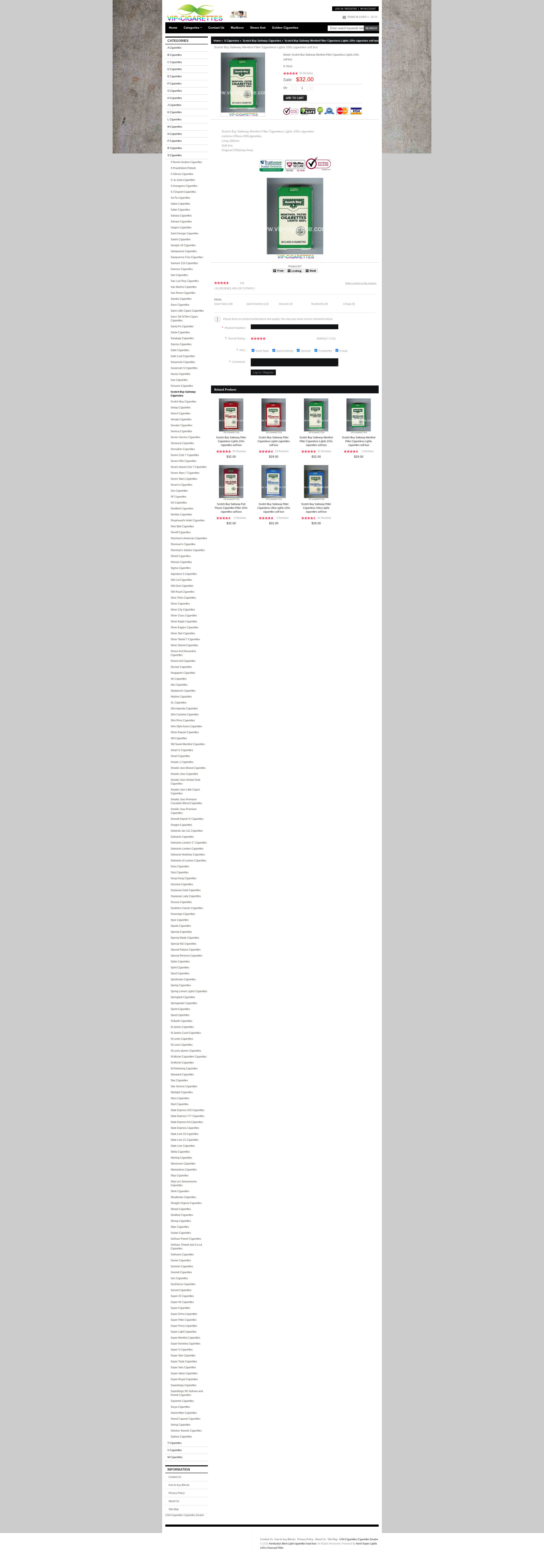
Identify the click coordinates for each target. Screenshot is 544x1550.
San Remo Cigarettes (183, 292)
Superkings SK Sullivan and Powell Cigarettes (187, 1393)
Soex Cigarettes (180, 866)
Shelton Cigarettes (181, 514)
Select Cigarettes (180, 413)
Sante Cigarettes (180, 332)
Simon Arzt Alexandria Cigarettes (183, 653)
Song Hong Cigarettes (183, 878)
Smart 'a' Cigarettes (182, 750)
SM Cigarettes (179, 738)
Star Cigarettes (179, 1080)
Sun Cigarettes (179, 1278)
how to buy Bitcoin (179, 1485)
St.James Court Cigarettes (186, 1032)
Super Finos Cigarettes (184, 1325)
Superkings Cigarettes (183, 1385)
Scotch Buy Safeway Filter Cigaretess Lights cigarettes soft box (274, 441)
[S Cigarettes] (295, 272)
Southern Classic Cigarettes (187, 908)
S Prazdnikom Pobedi (183, 168)
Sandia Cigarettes (181, 298)
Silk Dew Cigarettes (182, 585)
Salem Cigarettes (181, 239)
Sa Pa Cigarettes (180, 197)
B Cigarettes (174, 54)
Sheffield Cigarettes (182, 508)
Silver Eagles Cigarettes (184, 627)
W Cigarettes (174, 1457)
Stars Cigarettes (180, 1098)
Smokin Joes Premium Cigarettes (184, 811)
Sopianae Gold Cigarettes (186, 890)
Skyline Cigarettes (181, 696)
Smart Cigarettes (180, 756)
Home (173, 27)
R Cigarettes (174, 148)
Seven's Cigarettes (181, 484)
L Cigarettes (174, 119)
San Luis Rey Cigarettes (185, 281)
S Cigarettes (233, 40)
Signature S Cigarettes (184, 573)
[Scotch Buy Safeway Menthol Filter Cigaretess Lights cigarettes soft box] (311, 272)
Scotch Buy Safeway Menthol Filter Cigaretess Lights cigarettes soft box (358, 441)
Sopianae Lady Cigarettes (186, 896)
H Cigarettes (174, 98)
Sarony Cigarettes (181, 344)
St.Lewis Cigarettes (182, 1038)
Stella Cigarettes (180, 1151)
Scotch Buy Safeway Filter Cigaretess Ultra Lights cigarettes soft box (316, 508)
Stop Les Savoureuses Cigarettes (184, 1183)
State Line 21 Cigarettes (184, 1139)
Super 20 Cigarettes (182, 1296)
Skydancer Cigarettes (183, 690)
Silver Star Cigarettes (183, 633)
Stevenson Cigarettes (183, 1163)
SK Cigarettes (179, 678)
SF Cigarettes (178, 496)
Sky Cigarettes (179, 684)
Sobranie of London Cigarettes (188, 860)
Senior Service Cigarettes (185, 437)
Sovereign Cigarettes (183, 914)
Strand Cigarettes (181, 1209)
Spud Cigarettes (180, 1015)
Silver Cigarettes (180, 603)
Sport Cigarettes (180, 973)
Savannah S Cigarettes (184, 368)
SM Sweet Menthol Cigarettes (188, 744)
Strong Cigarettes (181, 1220)
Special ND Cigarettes (183, 943)
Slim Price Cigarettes (183, 720)
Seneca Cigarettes (181, 431)
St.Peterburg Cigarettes (184, 1068)
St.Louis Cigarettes (182, 1044)
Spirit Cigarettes (180, 967)
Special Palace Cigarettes (186, 949)
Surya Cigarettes (180, 1406)
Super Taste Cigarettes (184, 1361)
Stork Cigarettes (180, 1191)
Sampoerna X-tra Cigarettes (187, 257)
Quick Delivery (285, 350)
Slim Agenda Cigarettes (184, 708)
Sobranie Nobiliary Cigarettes (188, 854)
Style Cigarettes (180, 1226)
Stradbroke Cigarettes (183, 1197)
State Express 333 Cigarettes (187, 1110)
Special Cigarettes (181, 931)
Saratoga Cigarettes (182, 338)
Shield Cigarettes (181, 556)
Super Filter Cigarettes (184, 1319)
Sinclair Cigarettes (181, 666)
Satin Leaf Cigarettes (183, 356)
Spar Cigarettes (180, 919)
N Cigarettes (174, 133)
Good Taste (262, 350)
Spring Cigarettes (181, 985)
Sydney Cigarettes (181, 1436)
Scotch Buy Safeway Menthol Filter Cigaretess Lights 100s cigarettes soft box (316, 441)
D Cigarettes (174, 69)
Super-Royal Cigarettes (184, 1379)
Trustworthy (326, 350)
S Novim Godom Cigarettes (186, 162)
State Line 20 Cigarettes (184, 1133)
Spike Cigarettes (180, 961)
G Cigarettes (174, 90)
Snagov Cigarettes (181, 824)
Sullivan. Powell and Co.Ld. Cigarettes (187, 1246)
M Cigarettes (174, 126)
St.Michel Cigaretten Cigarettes (189, 1056)
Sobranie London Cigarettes (187, 848)
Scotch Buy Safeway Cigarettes (263, 40)
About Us (174, 1501)
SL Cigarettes (178, 702)
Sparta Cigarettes (181, 925)
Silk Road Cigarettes (182, 591)
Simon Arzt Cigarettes (183, 661)
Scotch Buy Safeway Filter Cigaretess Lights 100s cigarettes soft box (231, 441)
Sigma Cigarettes (181, 568)
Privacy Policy (177, 1493)
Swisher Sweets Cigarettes (186, 1430)
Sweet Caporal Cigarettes (185, 1418)
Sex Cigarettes (179, 490)
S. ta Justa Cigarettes (183, 180)
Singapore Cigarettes (183, 672)
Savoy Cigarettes (180, 374)
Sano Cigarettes (180, 304)
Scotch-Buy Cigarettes (183, 401)
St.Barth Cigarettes (181, 1021)
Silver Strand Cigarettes (184, 645)
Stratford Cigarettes (182, 1215)
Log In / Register (346, 8)
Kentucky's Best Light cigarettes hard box (292, 1543)
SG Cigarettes (179, 502)
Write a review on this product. (361, 283)
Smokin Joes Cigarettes (184, 773)
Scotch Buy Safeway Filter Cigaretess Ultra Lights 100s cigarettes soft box (273, 508)
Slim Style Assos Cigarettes (186, 726)
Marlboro (237, 27)
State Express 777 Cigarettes (187, 1116)
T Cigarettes (174, 1443)
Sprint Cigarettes (180, 1009)
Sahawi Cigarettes (181, 221)
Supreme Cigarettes (182, 1401)
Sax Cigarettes (179, 379)
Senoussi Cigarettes (182, 443)
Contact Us (216, 27)
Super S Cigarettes (182, 1349)
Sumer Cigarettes (181, 1260)
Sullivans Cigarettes (182, 1254)
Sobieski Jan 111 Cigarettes (187, 830)
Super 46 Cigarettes (182, 1302)
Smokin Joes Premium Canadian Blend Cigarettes (186, 801)
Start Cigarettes (179, 1104)
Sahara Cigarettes (181, 215)
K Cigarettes (174, 112)
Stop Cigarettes (179, 1175)
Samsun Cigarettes (182, 269)
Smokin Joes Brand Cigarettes (188, 768)
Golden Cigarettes (285, 27)
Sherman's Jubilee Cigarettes (188, 550)
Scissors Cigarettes (182, 385)
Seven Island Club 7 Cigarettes (189, 467)
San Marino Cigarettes (184, 287)
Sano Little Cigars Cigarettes (187, 310)
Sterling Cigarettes (181, 1157)
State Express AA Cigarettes (187, 1122)
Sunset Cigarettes (181, 1290)
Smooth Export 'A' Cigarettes (187, 818)
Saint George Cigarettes (184, 233)
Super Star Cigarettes (183, 1355)
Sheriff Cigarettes (181, 532)
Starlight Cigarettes (182, 1092)
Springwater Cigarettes (184, 1003)
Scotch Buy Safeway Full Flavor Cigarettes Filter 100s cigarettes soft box (231, 508)
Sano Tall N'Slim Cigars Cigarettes (184, 318)
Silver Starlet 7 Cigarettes (185, 639)
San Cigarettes (179, 275)
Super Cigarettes (180, 1308)
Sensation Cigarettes (183, 449)
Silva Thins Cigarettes (183, 597)
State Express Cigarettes (185, 1128)
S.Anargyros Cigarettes (184, 185)
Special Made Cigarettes (185, 937)
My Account (368, 8)
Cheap (343, 350)
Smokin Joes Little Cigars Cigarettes (185, 791)
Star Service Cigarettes (184, 1086)
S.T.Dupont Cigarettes (183, 191)
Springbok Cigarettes (183, 997)
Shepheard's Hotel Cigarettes (188, 520)
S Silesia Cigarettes (182, 174)
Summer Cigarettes (182, 1266)
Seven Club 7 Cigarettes (185, 455)
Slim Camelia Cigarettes (185, 714)
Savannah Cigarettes (183, 362)
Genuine (306, 350)
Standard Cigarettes (182, 1074)
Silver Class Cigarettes (184, 615)
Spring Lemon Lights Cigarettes (189, 991)
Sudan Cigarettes (181, 1232)
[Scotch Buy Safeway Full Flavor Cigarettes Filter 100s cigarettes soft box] (279, 272)
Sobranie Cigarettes (182, 836)
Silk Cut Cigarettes (181, 579)
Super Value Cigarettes (184, 1373)
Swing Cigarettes (180, 1424)
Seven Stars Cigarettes (184, 478)
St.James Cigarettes (182, 1026)
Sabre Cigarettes (180, 203)
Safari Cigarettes (180, 209)
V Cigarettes (174, 1450)
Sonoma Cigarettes (182, 884)
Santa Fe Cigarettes (182, 326)
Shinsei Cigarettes (181, 562)
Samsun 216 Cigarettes (184, 263)
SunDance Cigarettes (183, 1284)
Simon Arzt (258, 27)
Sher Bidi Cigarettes (182, 526)
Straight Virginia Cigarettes (186, 1203)
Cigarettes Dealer (194, 1515)
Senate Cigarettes (181, 419)
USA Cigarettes (174, 1515)
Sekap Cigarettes (181, 407)
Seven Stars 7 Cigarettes (185, 472)
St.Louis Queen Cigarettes (186, 1050)
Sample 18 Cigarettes (183, 245)
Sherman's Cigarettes (183, 544)
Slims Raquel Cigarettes (185, 732)
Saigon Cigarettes (181, 227)
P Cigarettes (174, 140)
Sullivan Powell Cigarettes (186, 1238)
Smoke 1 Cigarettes (182, 762)
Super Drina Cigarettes (184, 1313)
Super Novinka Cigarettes (185, 1343)
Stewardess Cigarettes (184, 1169)
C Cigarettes (174, 62)
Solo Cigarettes (179, 872)
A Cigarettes (174, 47)
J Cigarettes (174, 105)
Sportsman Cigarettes (183, 979)
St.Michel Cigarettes (182, 1062)
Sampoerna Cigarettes (184, 251)
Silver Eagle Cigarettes (184, 621)
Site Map (174, 1509)
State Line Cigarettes (183, 1145)
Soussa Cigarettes (181, 902)
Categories (191, 27)
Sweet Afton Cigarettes (184, 1412)
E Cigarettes (174, 76)
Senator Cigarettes (181, 425)
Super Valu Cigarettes (183, 1367)
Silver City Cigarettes (183, 609)
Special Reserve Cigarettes (186, 955)
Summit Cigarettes (181, 1272)
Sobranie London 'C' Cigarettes (189, 842)
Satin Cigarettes (180, 350)
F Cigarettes (174, 83)
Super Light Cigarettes (184, 1331)
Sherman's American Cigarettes (189, 538)
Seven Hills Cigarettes (183, 461)
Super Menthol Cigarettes (185, 1337)
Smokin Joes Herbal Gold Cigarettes (185, 781)
